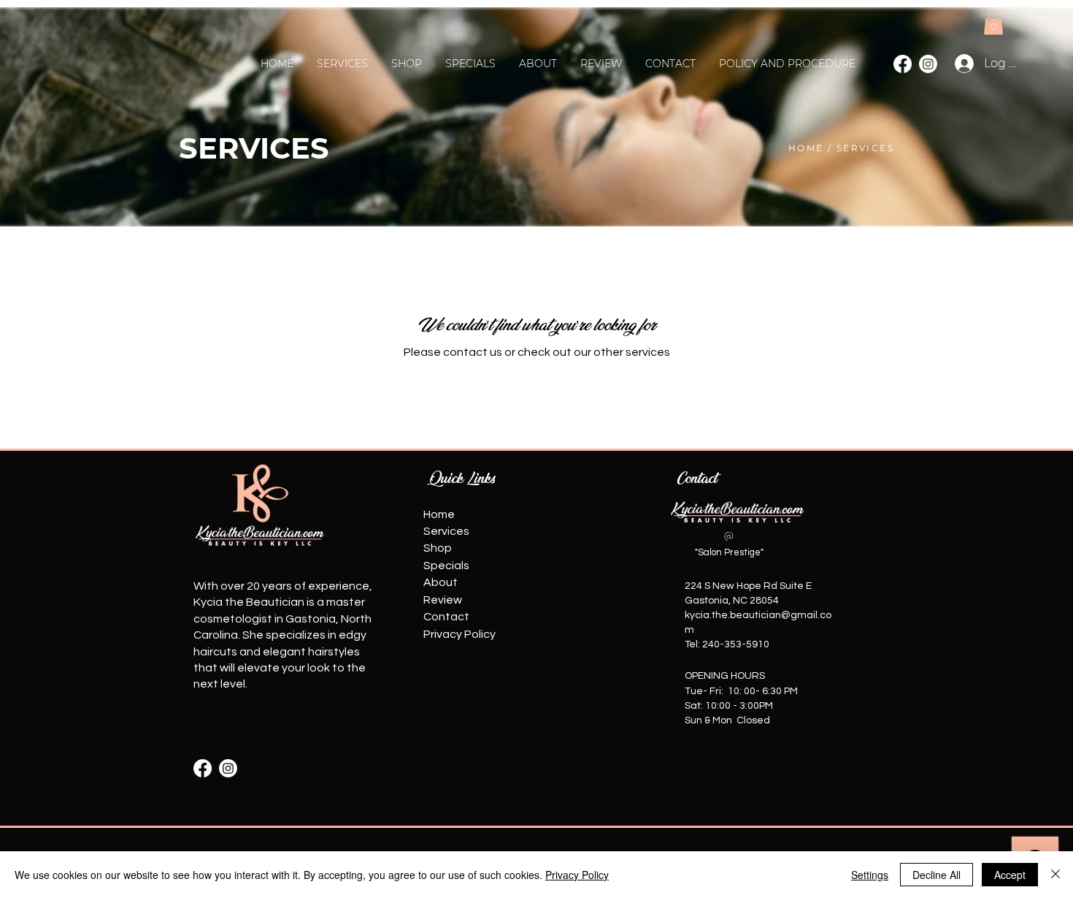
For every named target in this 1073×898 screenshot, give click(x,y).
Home (439, 514)
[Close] (1055, 874)
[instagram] (228, 768)
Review (442, 600)
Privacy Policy (459, 634)
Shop (437, 548)
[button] (993, 22)
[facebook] (202, 768)
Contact (446, 617)
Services (446, 531)
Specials (446, 565)
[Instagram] (928, 64)
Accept (1010, 874)
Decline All (936, 874)
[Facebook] (902, 64)
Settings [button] (869, 874)
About (440, 582)
